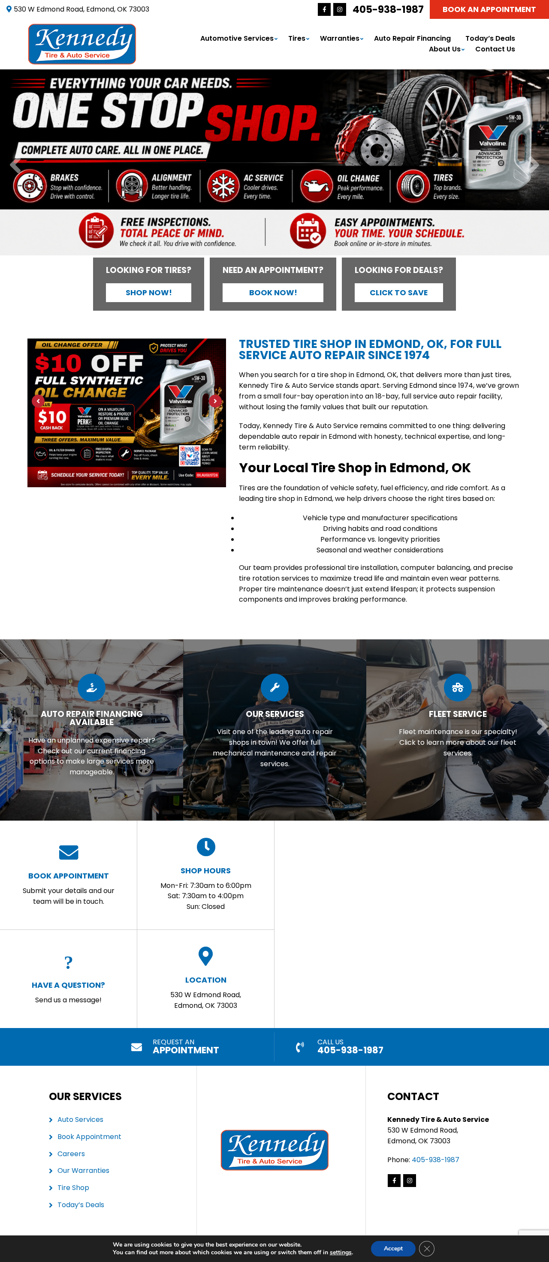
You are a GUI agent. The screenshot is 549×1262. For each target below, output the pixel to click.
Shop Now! (149, 293)
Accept (393, 1248)
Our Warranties (83, 1170)
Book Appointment (89, 1137)
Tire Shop (73, 1188)
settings (341, 1252)
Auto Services (80, 1119)
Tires (296, 38)
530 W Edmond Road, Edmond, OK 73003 (205, 992)
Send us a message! (68, 992)
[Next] (533, 165)
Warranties (339, 38)
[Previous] (15, 165)
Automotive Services (237, 38)
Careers (71, 1154)
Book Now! (273, 293)
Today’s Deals (490, 38)
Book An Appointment (489, 9)
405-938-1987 (388, 9)
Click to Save (399, 293)
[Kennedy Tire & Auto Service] (82, 28)
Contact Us (495, 49)
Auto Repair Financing (412, 38)
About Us (445, 49)
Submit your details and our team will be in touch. (69, 888)
